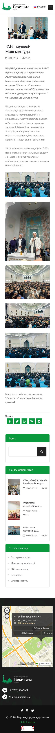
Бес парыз (16, 575)
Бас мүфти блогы (20, 557)
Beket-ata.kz (27, 722)
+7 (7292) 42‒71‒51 (18, 690)
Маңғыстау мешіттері (23, 563)
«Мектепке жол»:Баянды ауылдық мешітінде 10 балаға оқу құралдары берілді (35, 529)
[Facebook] (10, 421)
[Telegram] (39, 421)
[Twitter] (17, 421)
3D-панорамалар (20, 569)
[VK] (32, 421)
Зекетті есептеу (19, 580)
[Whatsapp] (24, 421)
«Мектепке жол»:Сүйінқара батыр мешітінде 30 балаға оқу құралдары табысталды (34, 504)
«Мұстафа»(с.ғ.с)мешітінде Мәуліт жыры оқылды (35, 482)
